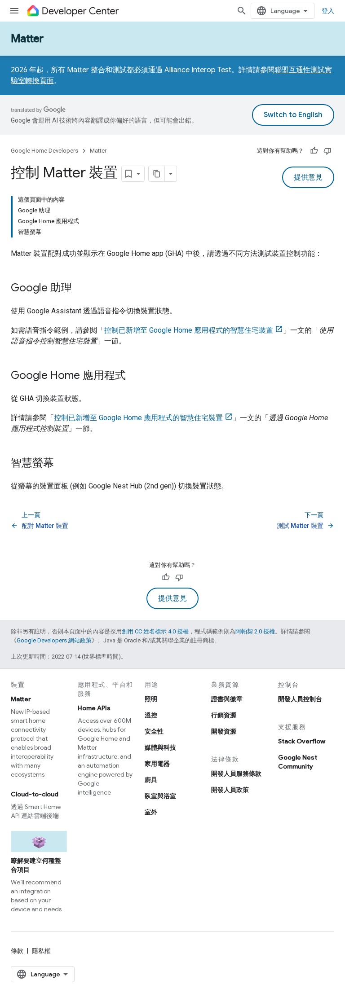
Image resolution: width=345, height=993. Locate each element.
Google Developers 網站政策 (54, 640)
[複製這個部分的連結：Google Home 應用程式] (135, 376)
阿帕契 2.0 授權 (255, 631)
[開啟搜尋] (241, 10)
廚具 (151, 780)
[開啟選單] (14, 11)
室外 (151, 812)
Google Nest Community (297, 761)
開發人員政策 (230, 790)
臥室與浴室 (160, 796)
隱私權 (41, 950)
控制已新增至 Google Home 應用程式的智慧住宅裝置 (188, 330)
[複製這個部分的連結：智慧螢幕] (63, 463)
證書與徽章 (227, 699)
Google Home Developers (44, 150)
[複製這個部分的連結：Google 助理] (81, 288)
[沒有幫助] (327, 151)
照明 (151, 699)
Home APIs (94, 708)
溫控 (151, 715)
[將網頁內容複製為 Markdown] (157, 173)
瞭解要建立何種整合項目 (36, 865)
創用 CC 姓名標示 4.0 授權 (155, 631)
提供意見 (308, 177)
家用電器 (157, 764)
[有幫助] (314, 151)
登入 (328, 10)
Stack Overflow (301, 741)
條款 (17, 950)
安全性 (154, 731)
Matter (27, 38)
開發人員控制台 (300, 699)
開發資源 (223, 731)
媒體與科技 (160, 747)
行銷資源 (223, 715)
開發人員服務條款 (236, 773)
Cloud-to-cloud (34, 794)
